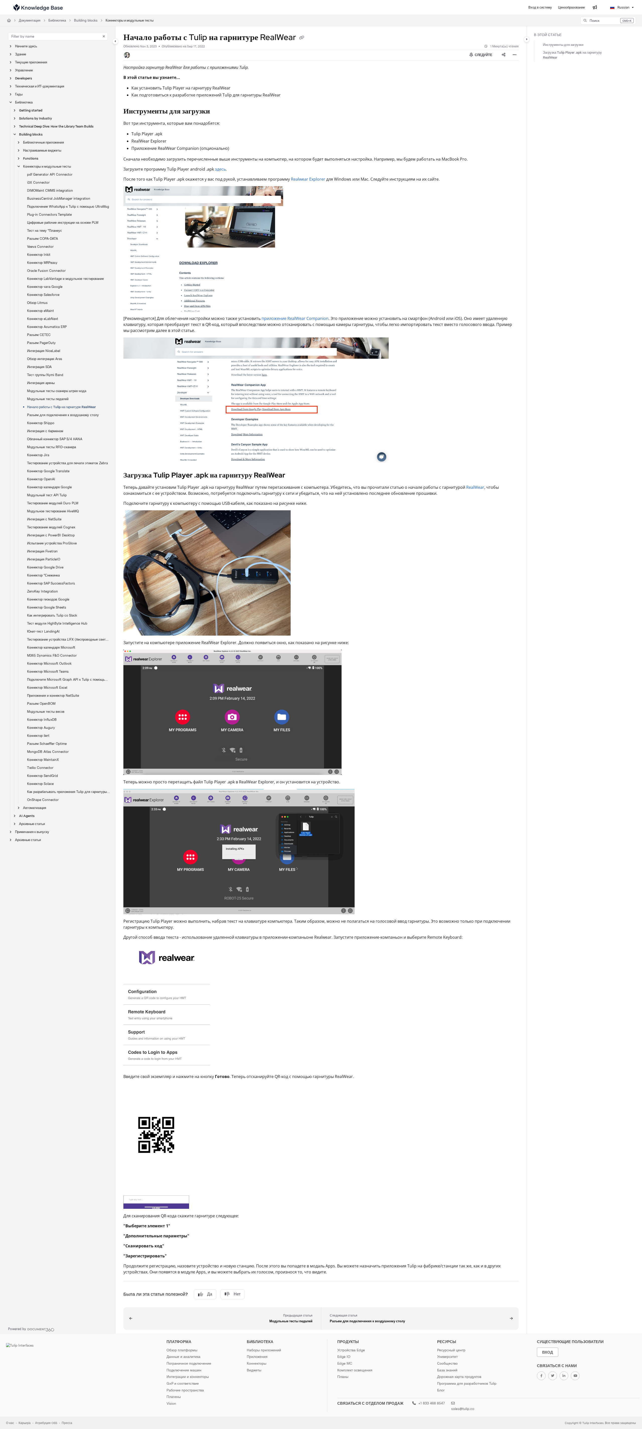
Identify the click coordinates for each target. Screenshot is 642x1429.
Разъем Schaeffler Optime (47, 744)
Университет (447, 1357)
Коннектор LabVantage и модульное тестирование (65, 279)
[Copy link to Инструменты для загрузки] (218, 112)
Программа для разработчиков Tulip (467, 1383)
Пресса (67, 1423)
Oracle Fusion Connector (46, 271)
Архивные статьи (32, 824)
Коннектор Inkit (38, 255)
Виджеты (254, 1370)
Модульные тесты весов (45, 711)
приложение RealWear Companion (295, 318)
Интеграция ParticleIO (43, 559)
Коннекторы (256, 1363)
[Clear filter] (104, 36)
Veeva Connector (40, 247)
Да (209, 1294)
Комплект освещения (354, 1370)
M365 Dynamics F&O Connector (52, 655)
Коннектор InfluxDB (42, 720)
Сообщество (447, 1363)
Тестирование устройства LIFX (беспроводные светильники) (68, 639)
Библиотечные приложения (43, 142)
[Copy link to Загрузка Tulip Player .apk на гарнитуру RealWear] (293, 475)
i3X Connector (38, 182)
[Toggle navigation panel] (115, 41)
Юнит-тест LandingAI (43, 631)
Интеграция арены (41, 383)
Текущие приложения (31, 62)
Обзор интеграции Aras (44, 359)
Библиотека (57, 20)
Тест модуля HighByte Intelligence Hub (57, 623)
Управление (24, 70)
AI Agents (27, 816)
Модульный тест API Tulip (47, 495)
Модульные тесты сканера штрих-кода (56, 391)
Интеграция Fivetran (42, 551)
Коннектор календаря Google (49, 487)
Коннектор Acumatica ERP (47, 327)
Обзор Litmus (37, 303)
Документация (29, 20)
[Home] (38, 8)
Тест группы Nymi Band (45, 375)
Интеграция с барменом (45, 431)
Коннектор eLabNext (42, 319)
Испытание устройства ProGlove (52, 543)
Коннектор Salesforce (43, 295)
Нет (237, 1294)
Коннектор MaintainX (43, 760)
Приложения (257, 1357)
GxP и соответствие (183, 1383)
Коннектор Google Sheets (46, 607)
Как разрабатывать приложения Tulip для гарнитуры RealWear (68, 792)
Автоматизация (34, 808)
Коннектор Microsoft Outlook (49, 663)
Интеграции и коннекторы (188, 1377)
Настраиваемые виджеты (42, 150)
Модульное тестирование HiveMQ (53, 511)
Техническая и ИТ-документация (39, 86)
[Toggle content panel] (527, 39)
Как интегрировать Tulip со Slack (52, 615)
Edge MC (344, 1363)
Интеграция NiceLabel (43, 351)
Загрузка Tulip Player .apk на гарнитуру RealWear (572, 55)
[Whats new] (595, 8)
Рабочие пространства (185, 1390)
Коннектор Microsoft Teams (48, 671)
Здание (20, 54)
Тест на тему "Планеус (44, 230)
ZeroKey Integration (42, 591)
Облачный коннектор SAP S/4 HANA (54, 439)
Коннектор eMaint (40, 311)
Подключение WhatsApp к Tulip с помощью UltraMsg (68, 206)
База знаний (447, 1370)
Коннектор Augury (41, 728)
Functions (30, 158)
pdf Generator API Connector (49, 174)
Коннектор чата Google (44, 287)
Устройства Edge (351, 1350)
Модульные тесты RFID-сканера (51, 447)
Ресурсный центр (451, 1350)
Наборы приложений (264, 1350)
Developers (23, 78)
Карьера (25, 1423)
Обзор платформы (182, 1350)
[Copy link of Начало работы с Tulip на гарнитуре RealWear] (302, 38)
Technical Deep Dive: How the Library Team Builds (56, 126)
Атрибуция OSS (46, 1423)
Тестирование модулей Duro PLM (52, 503)
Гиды (19, 94)
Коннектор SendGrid (42, 776)
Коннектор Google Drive (45, 567)
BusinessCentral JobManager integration (58, 198)
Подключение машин (184, 1370)
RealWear (475, 487)
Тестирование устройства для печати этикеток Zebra (67, 463)
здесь (220, 169)
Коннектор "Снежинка (43, 575)
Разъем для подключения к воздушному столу (63, 415)
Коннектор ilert (38, 736)
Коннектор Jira (38, 455)
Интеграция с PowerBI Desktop (51, 535)
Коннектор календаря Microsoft (51, 647)
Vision (171, 1403)
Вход (547, 1352)
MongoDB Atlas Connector (48, 752)
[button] (608, 21)
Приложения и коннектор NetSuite (53, 695)
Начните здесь (26, 46)
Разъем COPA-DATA (42, 239)
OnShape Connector (43, 800)
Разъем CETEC (39, 335)
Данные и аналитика (183, 1357)
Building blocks (86, 20)
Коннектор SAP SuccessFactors (51, 583)
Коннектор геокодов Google (48, 599)
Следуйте (483, 55)
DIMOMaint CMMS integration (50, 190)
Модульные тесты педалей (47, 399)
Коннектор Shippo (40, 423)
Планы (342, 1377)
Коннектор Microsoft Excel (47, 687)
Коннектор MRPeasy (42, 263)
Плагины (174, 1397)
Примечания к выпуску (32, 832)
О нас (10, 1423)
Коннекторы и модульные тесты (129, 20)
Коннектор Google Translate (48, 471)
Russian (622, 7)
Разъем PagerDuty (41, 343)
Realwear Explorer (308, 179)
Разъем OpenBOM (41, 703)
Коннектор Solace (40, 784)
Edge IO (343, 1357)
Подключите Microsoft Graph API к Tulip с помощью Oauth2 (68, 679)
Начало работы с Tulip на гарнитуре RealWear (61, 407)
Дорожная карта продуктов (459, 1377)
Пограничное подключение (189, 1363)
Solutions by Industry (35, 118)
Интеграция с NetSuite (44, 519)
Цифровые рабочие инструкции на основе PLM (62, 222)
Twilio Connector (40, 768)
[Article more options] (515, 55)
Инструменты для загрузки (563, 45)
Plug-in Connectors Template (49, 214)
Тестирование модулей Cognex (51, 527)
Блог (441, 1390)
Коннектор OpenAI (41, 479)
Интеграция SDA (39, 367)
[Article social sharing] (504, 55)
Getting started (30, 110)
